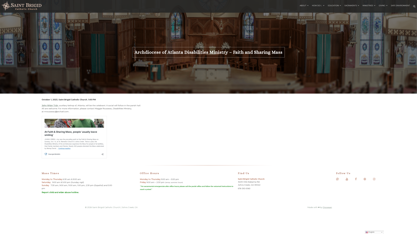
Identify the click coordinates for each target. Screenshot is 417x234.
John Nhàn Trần (50, 105)
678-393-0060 (244, 189)
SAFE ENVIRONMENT (400, 6)
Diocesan (327, 207)
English (371, 232)
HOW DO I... (317, 6)
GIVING (382, 6)
